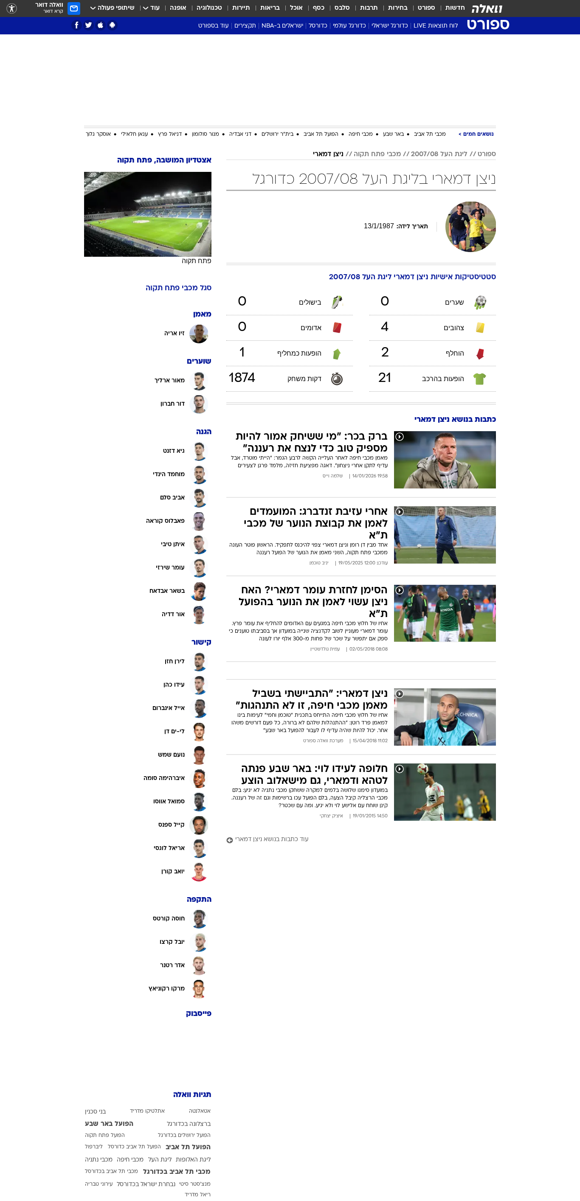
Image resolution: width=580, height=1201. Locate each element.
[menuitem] (450, 8)
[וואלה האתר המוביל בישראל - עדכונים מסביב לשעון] (487, 8)
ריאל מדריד (198, 1195)
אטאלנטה (200, 1111)
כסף (318, 8)
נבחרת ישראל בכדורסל (146, 1184)
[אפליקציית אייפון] (100, 25)
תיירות (241, 8)
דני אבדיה (240, 134)
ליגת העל (160, 1160)
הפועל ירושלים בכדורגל (184, 1135)
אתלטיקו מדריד (147, 1111)
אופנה (178, 8)
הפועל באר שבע (109, 1124)
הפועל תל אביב (321, 134)
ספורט (426, 8)
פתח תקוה (196, 260)
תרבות (369, 8)
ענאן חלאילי (134, 134)
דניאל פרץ (170, 134)
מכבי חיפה (361, 134)
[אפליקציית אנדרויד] (112, 25)
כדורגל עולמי (349, 26)
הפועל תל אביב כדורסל (134, 1147)
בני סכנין (95, 1112)
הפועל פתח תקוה (105, 1135)
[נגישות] (11, 8)
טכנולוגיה (209, 8)
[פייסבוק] (76, 25)
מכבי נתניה (99, 1160)
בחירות (398, 8)
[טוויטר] (88, 25)
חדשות (455, 8)
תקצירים (245, 26)
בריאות (270, 8)
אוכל (296, 8)
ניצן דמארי (328, 154)
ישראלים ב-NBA (282, 26)
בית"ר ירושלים (277, 134)
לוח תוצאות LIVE (436, 26)
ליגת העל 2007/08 (439, 154)
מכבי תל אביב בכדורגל (177, 1172)
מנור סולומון (205, 134)
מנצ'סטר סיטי (195, 1184)
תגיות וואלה (192, 1095)
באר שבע (393, 134)
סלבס (342, 8)
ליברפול (94, 1147)
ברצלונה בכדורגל (189, 1124)
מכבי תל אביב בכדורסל (111, 1171)
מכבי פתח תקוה (377, 154)
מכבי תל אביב (430, 134)
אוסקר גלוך (98, 134)
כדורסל (318, 26)
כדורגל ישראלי (390, 26)
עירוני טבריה (99, 1184)
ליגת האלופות (193, 1160)
